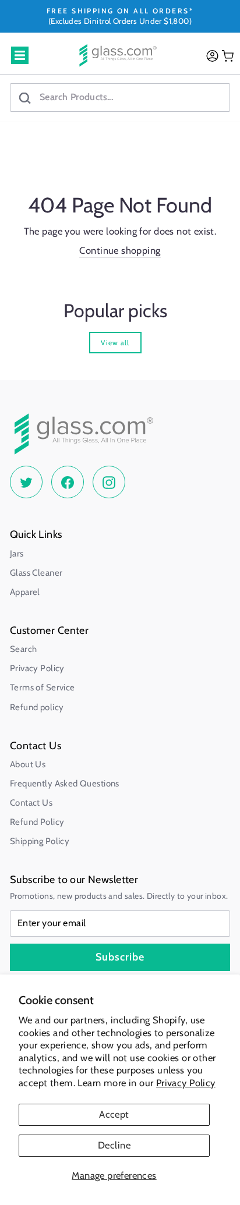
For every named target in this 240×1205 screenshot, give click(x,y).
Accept (114, 1114)
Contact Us (31, 803)
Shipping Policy (39, 841)
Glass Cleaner (36, 573)
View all (115, 342)
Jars (17, 553)
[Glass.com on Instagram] (109, 482)
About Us (27, 764)
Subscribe (120, 957)
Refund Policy (37, 822)
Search (23, 649)
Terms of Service (42, 687)
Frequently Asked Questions (64, 783)
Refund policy (36, 707)
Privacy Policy (186, 1083)
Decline (114, 1145)
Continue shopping (119, 250)
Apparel (25, 592)
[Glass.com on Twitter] (26, 482)
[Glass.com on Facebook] (67, 482)
